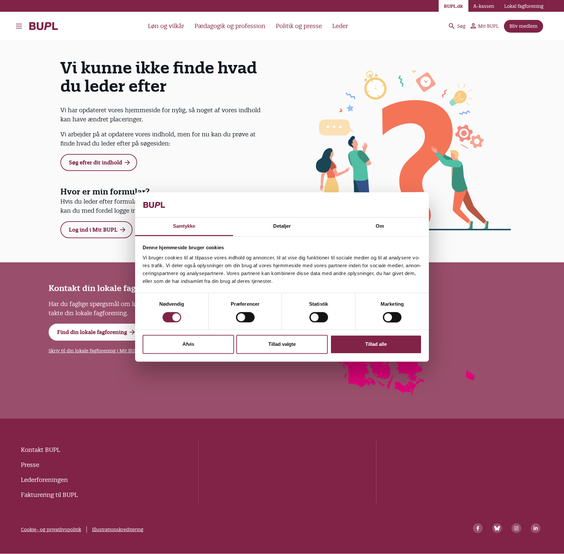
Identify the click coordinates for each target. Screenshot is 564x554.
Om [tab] (380, 226)
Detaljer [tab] (282, 226)
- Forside (46, 26)
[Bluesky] (497, 528)
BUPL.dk (453, 6)
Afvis (188, 344)
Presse (30, 465)
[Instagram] (516, 528)
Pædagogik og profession (230, 26)
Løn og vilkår (166, 26)
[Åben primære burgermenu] (20, 26)
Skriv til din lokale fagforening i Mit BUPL (94, 351)
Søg (461, 26)
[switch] (245, 317)
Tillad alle (376, 344)
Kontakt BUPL (40, 450)
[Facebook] (478, 528)
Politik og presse (299, 26)
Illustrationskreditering (117, 529)
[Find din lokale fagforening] (406, 393)
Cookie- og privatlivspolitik (51, 529)
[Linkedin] (535, 528)
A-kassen (483, 6)
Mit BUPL (488, 26)
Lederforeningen (44, 480)
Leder (340, 26)
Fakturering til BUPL (49, 495)
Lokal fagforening (523, 6)
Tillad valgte (282, 344)
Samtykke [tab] (184, 226)
